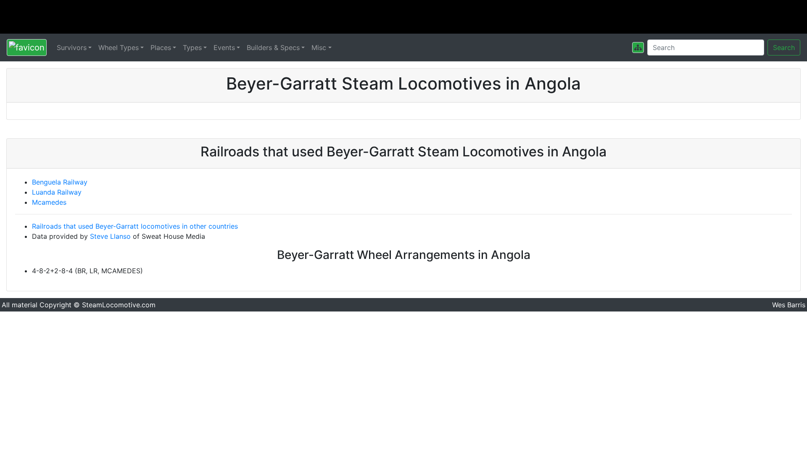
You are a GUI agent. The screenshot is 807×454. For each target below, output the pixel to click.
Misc (318, 47)
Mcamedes (49, 202)
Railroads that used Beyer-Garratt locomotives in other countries (135, 226)
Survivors (72, 47)
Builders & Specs (273, 47)
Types (192, 47)
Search (784, 47)
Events (224, 47)
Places (160, 47)
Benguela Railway (59, 182)
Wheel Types (118, 47)
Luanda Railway (57, 192)
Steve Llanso (110, 236)
